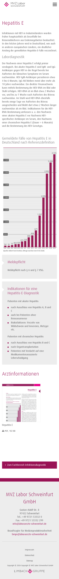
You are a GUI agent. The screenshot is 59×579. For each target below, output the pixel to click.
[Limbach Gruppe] (29, 571)
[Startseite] (22, 4)
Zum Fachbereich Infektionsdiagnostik (26, 465)
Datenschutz (29, 555)
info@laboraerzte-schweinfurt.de (29, 523)
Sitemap (29, 561)
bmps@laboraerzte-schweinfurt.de (29, 534)
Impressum (29, 550)
